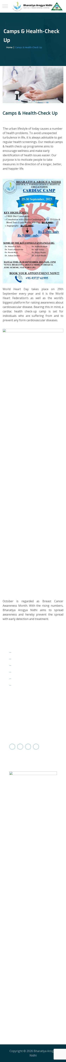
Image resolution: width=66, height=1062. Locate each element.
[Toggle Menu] (5, 6)
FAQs (16, 672)
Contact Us (20, 685)
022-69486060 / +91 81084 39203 (33, 728)
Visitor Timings (23, 665)
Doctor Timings (23, 679)
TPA (15, 652)
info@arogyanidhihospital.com (32, 735)
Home (8, 47)
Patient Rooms (22, 659)
